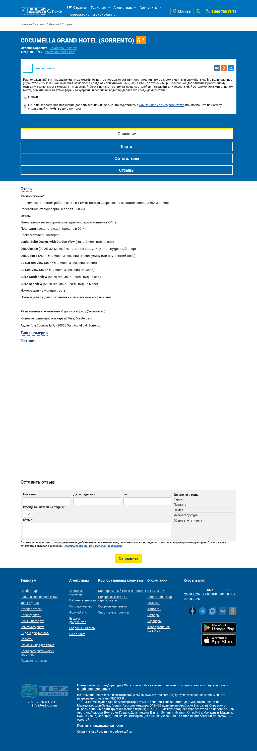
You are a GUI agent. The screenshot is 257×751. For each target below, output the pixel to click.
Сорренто (69, 24)
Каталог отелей (31, 609)
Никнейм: (30, 494)
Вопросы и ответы (82, 628)
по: (125, 494)
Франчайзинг (78, 612)
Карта (126, 146)
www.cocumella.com (60, 52)
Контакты (154, 609)
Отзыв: (28, 520)
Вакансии (153, 603)
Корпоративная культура (158, 628)
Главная (26, 24)
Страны (79, 7)
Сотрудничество (81, 606)
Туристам (98, 8)
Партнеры (154, 621)
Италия (54, 24)
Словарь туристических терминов (37, 652)
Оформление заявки (112, 606)
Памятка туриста (32, 627)
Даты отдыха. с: (85, 494)
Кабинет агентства (82, 600)
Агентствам (123, 8)
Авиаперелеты (31, 615)
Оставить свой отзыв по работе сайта (104, 731)
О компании (155, 591)
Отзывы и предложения (37, 645)
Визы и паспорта (32, 621)
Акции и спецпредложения (39, 597)
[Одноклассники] (224, 68)
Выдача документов (35, 633)
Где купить (148, 8)
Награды (153, 615)
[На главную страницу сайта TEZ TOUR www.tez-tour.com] (33, 11)
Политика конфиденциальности (100, 725)
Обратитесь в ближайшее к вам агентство (154, 685)
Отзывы (127, 170)
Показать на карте (63, 48)
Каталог (40, 24)
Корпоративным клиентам (90, 15)
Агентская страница (76, 592)
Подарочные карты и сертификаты (112, 598)
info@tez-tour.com (44, 705)
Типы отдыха (30, 603)
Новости (27, 639)
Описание (127, 133)
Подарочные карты (34, 661)
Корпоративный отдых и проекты (122, 591)
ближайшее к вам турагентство (161, 105)
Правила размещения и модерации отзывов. (93, 546)
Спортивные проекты (113, 612)
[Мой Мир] (231, 68)
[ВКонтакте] (217, 68)
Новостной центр (159, 597)
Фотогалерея (126, 158)
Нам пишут (77, 634)
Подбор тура (29, 591)
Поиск (57, 11)
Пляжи (33, 97)
